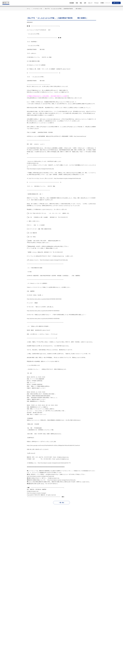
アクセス (96, 3)
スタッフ (90, 3)
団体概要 (72, 3)
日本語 (102, 2)
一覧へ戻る (61, 502)
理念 (81, 3)
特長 (77, 3)
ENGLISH (107, 2)
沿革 (85, 3)
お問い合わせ (116, 3)
